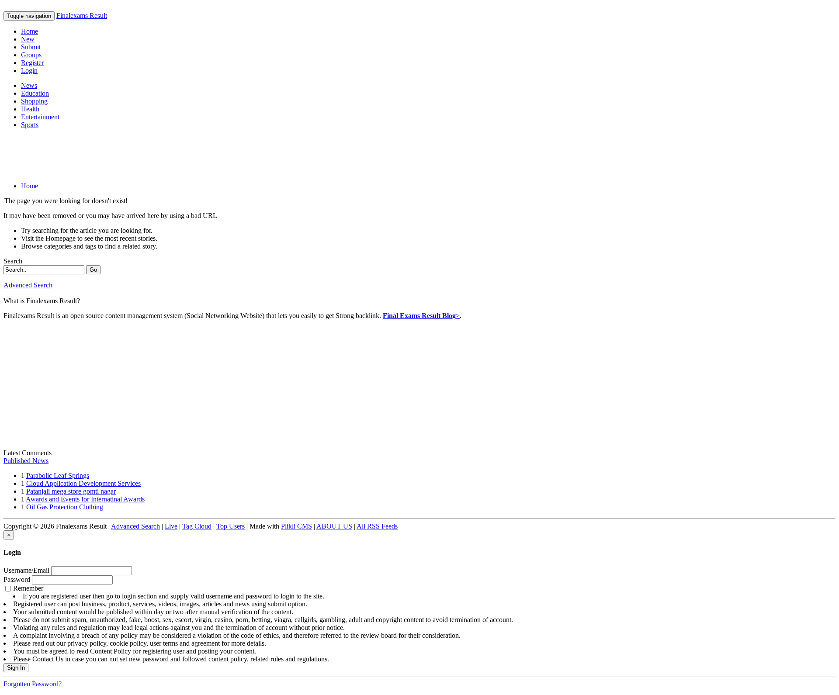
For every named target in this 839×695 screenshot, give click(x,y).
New (28, 39)
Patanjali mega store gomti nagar (71, 491)
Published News (26, 460)
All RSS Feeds (377, 526)
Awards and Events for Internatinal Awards (85, 499)
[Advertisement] (162, 155)
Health (30, 109)
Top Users (230, 526)
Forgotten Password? (32, 684)
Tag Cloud (196, 526)
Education (35, 93)
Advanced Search (27, 285)
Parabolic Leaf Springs (57, 475)
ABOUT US (334, 526)
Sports (29, 124)
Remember (263, 623)
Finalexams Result (81, 15)
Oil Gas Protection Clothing (64, 507)
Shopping (34, 101)
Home (29, 31)
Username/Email (26, 570)
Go (93, 269)
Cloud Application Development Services (83, 483)
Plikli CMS (296, 526)
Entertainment (40, 117)
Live (171, 526)
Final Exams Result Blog (419, 315)
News (29, 85)
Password (16, 579)
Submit (31, 47)
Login (29, 70)
